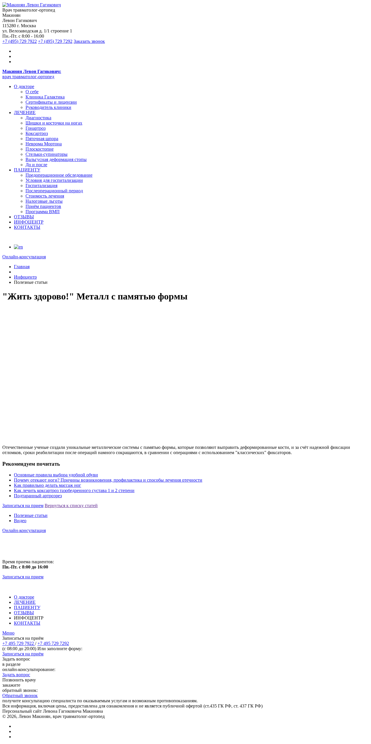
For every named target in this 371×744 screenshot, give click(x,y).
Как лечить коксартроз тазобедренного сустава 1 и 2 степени (74, 490)
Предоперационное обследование (59, 175)
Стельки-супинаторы (47, 154)
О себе (32, 91)
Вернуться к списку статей (71, 505)
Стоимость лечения (45, 195)
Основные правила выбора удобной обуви (56, 474)
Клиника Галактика (45, 96)
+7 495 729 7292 (53, 643)
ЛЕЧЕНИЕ (25, 112)
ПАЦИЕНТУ (27, 169)
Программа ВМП (43, 211)
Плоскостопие (40, 149)
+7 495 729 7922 (18, 643)
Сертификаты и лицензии (51, 102)
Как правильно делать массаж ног (47, 485)
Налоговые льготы (44, 201)
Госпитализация (41, 185)
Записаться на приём (22, 653)
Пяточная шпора (42, 138)
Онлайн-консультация (24, 530)
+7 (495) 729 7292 (55, 41)
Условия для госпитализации (54, 180)
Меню (8, 632)
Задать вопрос (16, 674)
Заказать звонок (89, 41)
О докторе (24, 86)
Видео (20, 520)
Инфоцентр (25, 277)
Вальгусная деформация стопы (56, 159)
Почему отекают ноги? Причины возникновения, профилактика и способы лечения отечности (108, 480)
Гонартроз (36, 128)
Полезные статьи (31, 515)
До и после (36, 164)
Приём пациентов (43, 206)
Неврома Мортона (44, 143)
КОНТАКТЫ (27, 227)
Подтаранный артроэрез (38, 495)
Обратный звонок (20, 695)
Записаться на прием (22, 505)
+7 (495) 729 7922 (19, 41)
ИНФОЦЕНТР (28, 222)
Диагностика (38, 117)
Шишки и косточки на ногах (54, 122)
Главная (22, 266)
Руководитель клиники (48, 107)
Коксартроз (37, 133)
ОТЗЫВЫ (24, 216)
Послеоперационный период (54, 190)
